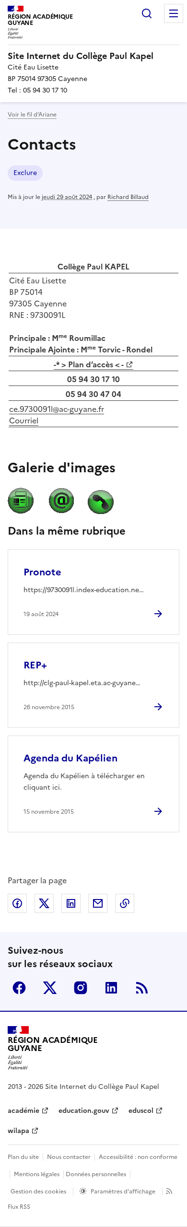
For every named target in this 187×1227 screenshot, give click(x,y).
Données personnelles (96, 1174)
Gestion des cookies (38, 1191)
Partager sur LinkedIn (71, 903)
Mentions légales (36, 1174)
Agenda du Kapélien (70, 758)
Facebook (19, 987)
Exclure (25, 173)
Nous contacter (69, 1157)
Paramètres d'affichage (123, 1191)
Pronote (42, 572)
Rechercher (146, 13)
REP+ (35, 665)
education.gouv (83, 1111)
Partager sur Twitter (44, 903)
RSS (141, 987)
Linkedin (111, 987)
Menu (173, 13)
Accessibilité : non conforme (138, 1157)
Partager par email (97, 903)
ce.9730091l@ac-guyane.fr (56, 409)
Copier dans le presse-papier (124, 903)
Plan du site (23, 1157)
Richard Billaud (128, 197)
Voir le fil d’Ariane (32, 114)
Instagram (80, 987)
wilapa (18, 1131)
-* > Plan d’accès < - (89, 364)
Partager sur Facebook (17, 903)
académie (23, 1111)
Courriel (23, 420)
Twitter (49, 987)
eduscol (141, 1111)
